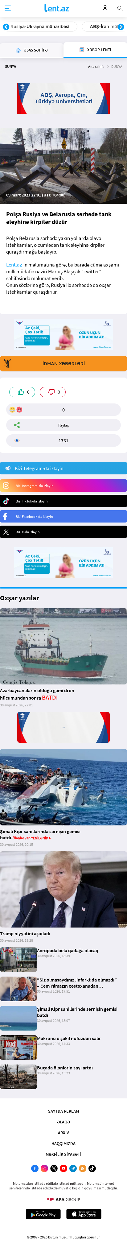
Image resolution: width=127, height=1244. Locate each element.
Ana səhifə (96, 66)
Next (121, 27)
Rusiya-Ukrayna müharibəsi (39, 26)
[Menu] (8, 9)
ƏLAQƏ (63, 1122)
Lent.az (14, 264)
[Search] (119, 7)
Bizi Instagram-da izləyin (35, 485)
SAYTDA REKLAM (63, 1111)
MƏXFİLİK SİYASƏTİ (63, 1154)
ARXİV (63, 1132)
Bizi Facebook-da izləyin (34, 516)
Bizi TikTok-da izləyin (32, 501)
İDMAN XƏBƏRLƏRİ (64, 363)
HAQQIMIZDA (63, 1143)
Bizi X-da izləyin (28, 532)
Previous (6, 27)
